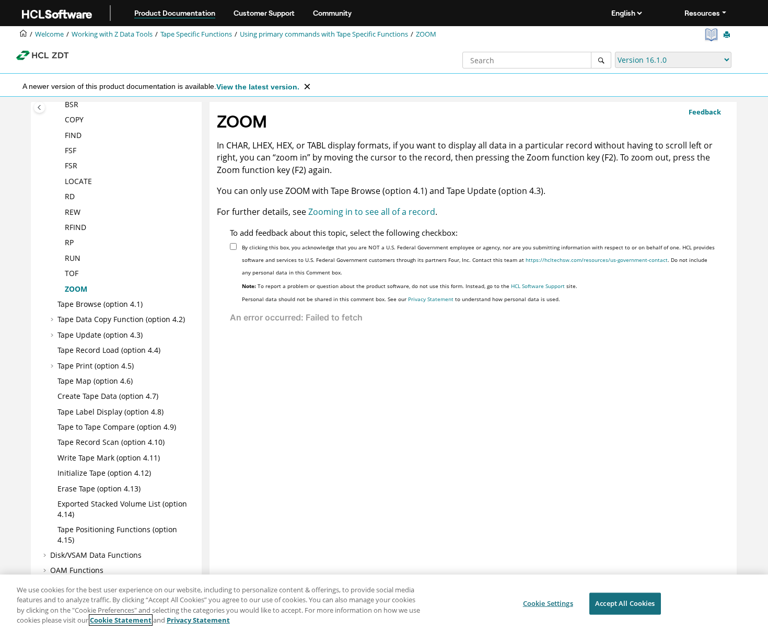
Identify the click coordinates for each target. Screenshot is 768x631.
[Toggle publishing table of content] (39, 107)
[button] (60, 104)
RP (69, 242)
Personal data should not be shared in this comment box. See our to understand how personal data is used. (401, 299)
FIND (73, 135)
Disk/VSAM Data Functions (96, 555)
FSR (71, 165)
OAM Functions (76, 570)
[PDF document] (712, 34)
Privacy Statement (430, 299)
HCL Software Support (538, 286)
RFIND (75, 227)
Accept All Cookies (625, 603)
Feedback (705, 112)
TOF (71, 273)
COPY (74, 119)
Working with (112, 34)
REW (72, 212)
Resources (702, 13)
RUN (72, 258)
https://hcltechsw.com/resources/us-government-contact (597, 259)
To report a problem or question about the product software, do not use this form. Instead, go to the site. (409, 286)
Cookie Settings (548, 603)
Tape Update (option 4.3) (100, 335)
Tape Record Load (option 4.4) (108, 350)
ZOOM (426, 34)
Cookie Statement (121, 620)
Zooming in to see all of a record (371, 211)
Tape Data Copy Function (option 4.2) (121, 319)
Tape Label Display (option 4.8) (110, 412)
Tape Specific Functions (196, 34)
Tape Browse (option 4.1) (100, 304)
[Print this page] (727, 35)
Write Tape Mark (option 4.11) (108, 458)
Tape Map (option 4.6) (95, 381)
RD (70, 196)
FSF (70, 150)
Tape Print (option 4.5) (95, 366)
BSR (71, 104)
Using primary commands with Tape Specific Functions (324, 34)
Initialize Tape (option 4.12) (104, 473)
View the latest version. (257, 87)
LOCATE (78, 181)
